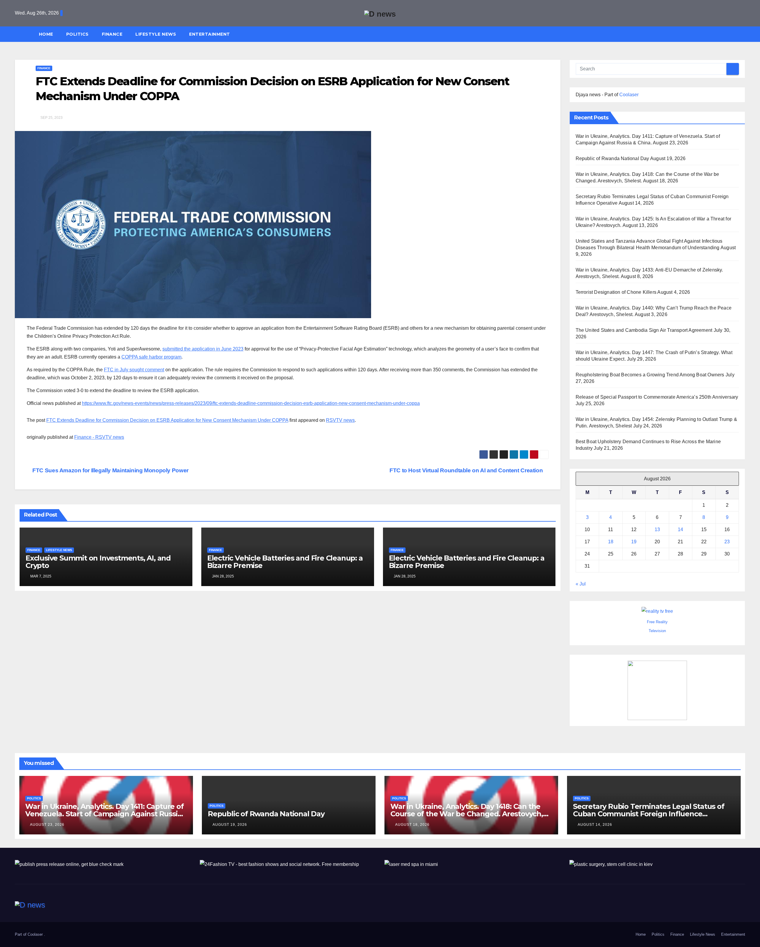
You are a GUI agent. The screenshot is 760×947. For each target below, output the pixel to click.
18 (610, 541)
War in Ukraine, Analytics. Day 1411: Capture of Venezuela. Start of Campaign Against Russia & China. (104, 814)
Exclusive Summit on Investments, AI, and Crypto (98, 562)
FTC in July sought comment (134, 369)
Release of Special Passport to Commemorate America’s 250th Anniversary (657, 397)
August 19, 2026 (230, 825)
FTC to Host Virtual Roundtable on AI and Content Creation (467, 470)
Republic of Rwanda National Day (612, 158)
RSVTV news (340, 420)
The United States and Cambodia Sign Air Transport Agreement (644, 330)
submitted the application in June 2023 (202, 348)
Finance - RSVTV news (99, 437)
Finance (112, 34)
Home (46, 34)
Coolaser (629, 94)
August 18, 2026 (412, 825)
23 (727, 541)
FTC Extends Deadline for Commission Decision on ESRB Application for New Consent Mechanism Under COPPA (167, 420)
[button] (743, 34)
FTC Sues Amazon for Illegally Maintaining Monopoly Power (110, 470)
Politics (77, 34)
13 (657, 529)
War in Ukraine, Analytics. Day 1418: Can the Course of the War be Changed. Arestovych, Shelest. (466, 814)
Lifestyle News (155, 34)
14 (680, 529)
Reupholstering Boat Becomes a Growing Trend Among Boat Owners (650, 374)
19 (633, 541)
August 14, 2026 (595, 825)
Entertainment (209, 34)
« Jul (581, 583)
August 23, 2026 (47, 825)
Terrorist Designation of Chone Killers (616, 292)
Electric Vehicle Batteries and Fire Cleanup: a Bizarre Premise (285, 562)
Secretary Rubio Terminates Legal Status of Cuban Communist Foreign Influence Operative (648, 814)
